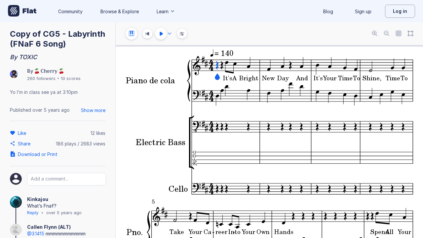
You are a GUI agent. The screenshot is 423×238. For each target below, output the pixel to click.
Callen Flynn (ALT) (49, 227)
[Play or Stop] (161, 34)
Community (70, 11)
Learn (163, 11)
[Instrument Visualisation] (182, 34)
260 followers (41, 78)
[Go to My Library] (22, 11)
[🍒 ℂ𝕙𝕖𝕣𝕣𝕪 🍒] (14, 74)
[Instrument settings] (131, 34)
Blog (328, 11)
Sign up (363, 11)
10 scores (71, 78)
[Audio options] (169, 34)
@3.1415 (35, 233)
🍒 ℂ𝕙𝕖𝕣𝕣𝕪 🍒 (49, 71)
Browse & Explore (119, 11)
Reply (32, 212)
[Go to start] (147, 34)
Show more (93, 110)
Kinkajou (37, 199)
